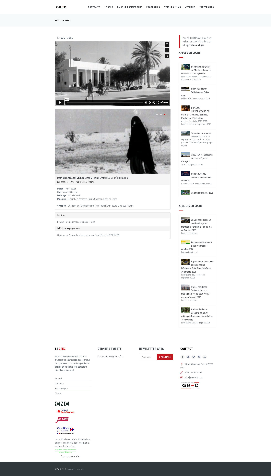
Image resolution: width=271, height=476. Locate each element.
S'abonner (165, 356)
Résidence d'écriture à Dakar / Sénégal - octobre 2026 (196, 246)
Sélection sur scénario (201, 133)
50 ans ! (58, 393)
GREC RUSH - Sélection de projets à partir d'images (197, 158)
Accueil (58, 378)
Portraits (94, 7)
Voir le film (66, 38)
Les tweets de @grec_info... (111, 356)
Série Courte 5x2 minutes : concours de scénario (196, 177)
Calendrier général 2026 (202, 192)
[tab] (112, 38)
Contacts (59, 383)
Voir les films (172, 7)
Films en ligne (61, 388)
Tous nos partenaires (70, 456)
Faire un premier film (129, 7)
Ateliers (190, 7)
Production (153, 7)
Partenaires (206, 7)
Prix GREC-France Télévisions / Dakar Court (195, 92)
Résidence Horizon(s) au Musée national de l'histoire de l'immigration (196, 70)
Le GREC (108, 7)
